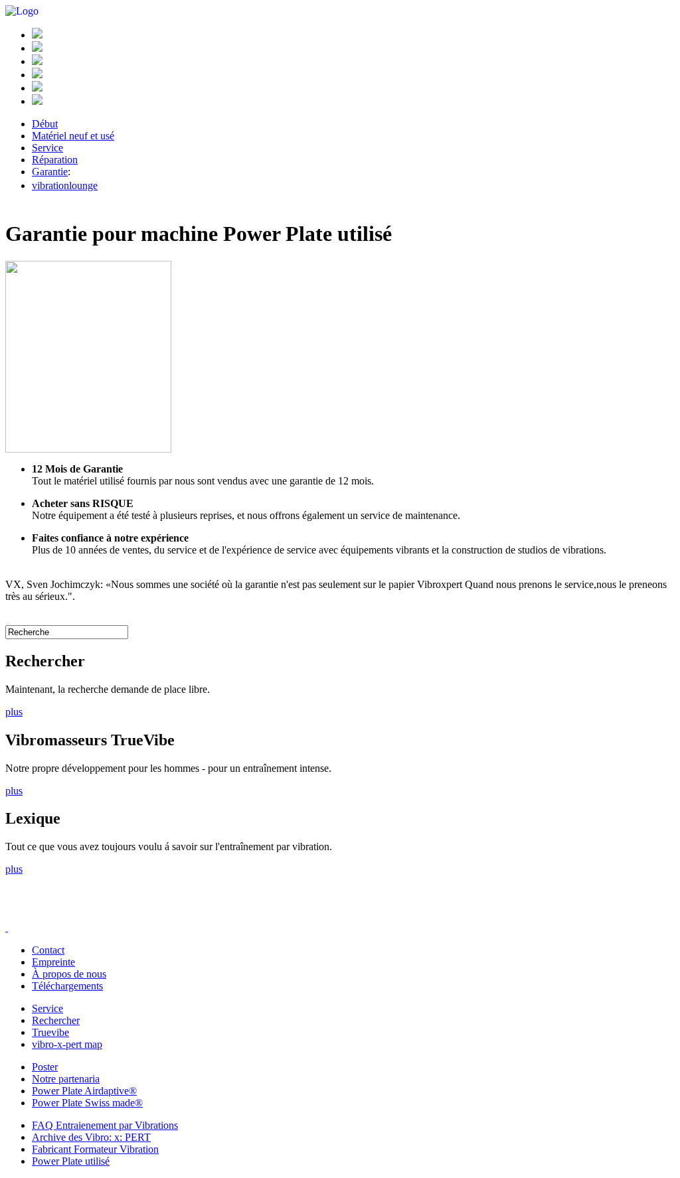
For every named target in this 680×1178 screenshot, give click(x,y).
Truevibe (50, 1032)
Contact (48, 950)
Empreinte (53, 962)
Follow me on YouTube (105, 912)
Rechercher (56, 1020)
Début (45, 123)
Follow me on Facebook (25, 912)
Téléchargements (67, 986)
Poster (45, 1066)
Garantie (50, 171)
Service (47, 147)
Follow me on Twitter (65, 912)
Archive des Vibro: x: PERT (91, 1137)
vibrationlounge (65, 185)
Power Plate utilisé (71, 1161)
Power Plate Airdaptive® (84, 1090)
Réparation (55, 159)
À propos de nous (69, 974)
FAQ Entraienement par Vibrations (105, 1125)
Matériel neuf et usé (73, 135)
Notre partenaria (66, 1078)
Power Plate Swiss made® (87, 1102)
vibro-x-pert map (67, 1044)
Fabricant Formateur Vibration (95, 1149)
